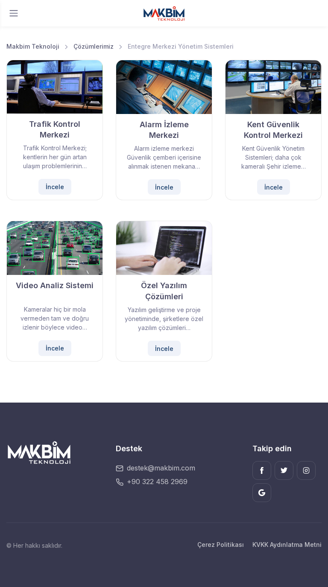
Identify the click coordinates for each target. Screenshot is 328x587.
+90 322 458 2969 (157, 481)
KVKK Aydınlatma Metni (287, 544)
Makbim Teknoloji (32, 46)
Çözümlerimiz (93, 46)
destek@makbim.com (161, 468)
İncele (55, 186)
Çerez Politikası (220, 544)
